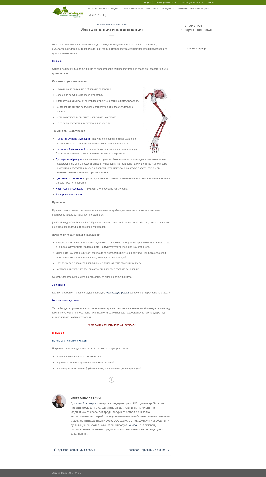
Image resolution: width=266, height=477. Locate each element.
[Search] (104, 15)
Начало (92, 8)
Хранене (94, 15)
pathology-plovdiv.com (166, 2)
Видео (115, 8)
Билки (103, 8)
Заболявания (132, 8)
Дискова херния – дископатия (76, 449)
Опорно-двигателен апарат (111, 24)
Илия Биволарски (86, 403)
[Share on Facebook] (111, 380)
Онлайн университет (191, 2)
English (147, 2)
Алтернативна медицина (193, 8)
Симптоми (151, 8)
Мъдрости (168, 8)
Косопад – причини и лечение (147, 449)
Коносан (133, 425)
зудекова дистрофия (117, 292)
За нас (210, 2)
